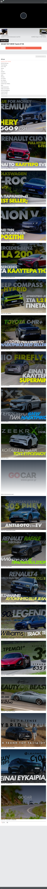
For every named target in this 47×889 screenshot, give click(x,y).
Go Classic (3, 80)
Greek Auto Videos (5, 83)
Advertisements (5, 87)
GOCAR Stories (4, 63)
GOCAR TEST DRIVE (6, 61)
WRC (2, 75)
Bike (2, 85)
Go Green (3, 78)
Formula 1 (3, 73)
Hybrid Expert (4, 92)
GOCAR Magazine (5, 90)
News (2, 68)
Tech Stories (4, 65)
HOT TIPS (3, 66)
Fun (2, 70)
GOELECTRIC (4, 93)
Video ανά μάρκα (5, 88)
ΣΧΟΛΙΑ (23, 48)
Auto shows (4, 82)
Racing (2, 76)
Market (3, 71)
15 (7, 822)
